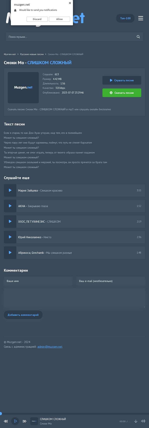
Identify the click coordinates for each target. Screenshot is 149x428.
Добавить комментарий (23, 315)
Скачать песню (124, 93)
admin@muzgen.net (49, 346)
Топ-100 (125, 18)
